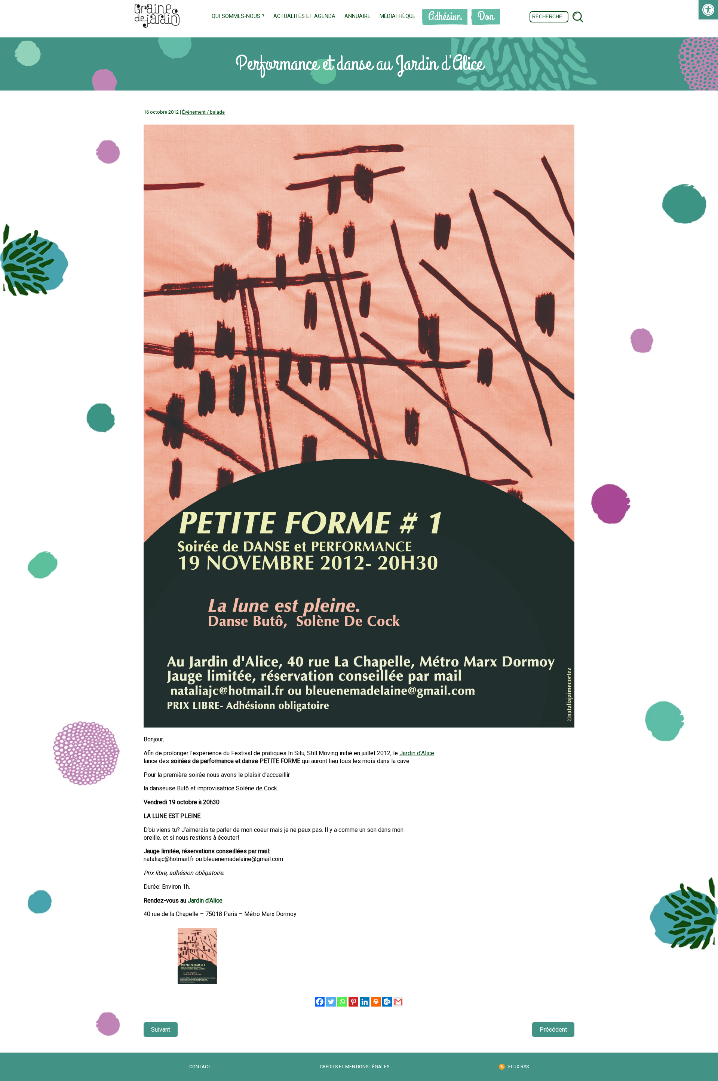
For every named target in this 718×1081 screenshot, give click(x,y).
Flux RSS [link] (518, 1066)
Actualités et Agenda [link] (304, 16)
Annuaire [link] (357, 16)
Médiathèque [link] (397, 16)
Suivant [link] (160, 1029)
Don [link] (486, 17)
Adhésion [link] (444, 17)
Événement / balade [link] (203, 112)
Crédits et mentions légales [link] (354, 1066)
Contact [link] (200, 1066)
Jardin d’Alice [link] (416, 753)
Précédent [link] (553, 1029)
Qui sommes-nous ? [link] (238, 16)
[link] (708, 9)
